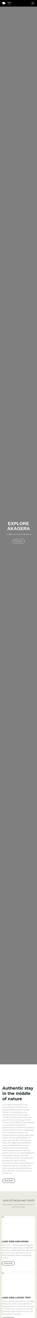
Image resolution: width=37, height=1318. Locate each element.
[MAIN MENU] (33, 3)
